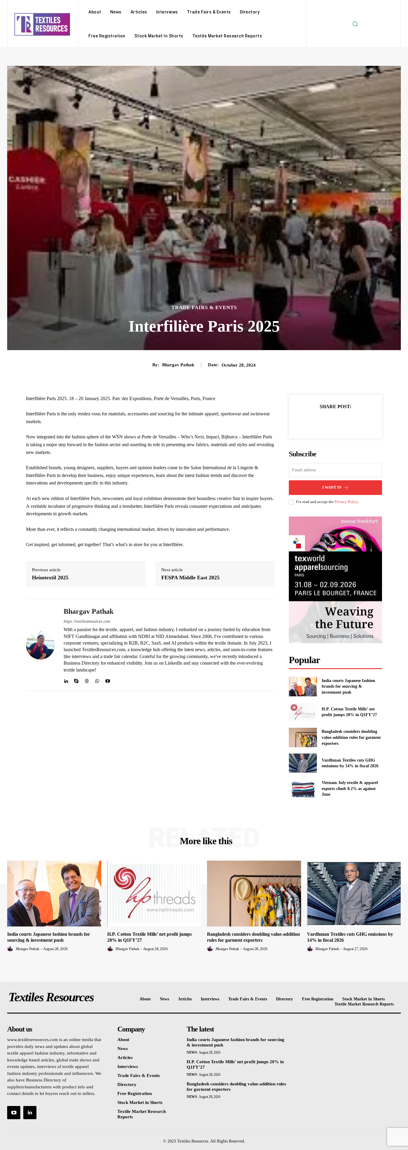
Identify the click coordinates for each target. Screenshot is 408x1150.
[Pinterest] (342, 421)
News (192, 1052)
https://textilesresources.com (87, 621)
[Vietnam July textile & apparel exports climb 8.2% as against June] (303, 788)
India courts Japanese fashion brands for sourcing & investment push (348, 686)
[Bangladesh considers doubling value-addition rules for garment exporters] (303, 737)
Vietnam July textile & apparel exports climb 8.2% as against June (350, 788)
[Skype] (76, 679)
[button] (355, 24)
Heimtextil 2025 (50, 578)
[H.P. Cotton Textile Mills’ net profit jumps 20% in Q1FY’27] (303, 712)
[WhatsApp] (97, 679)
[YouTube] (13, 1112)
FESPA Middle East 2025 (190, 578)
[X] (329, 421)
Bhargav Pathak (178, 364)
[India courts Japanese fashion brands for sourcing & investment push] (303, 686)
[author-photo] (11, 948)
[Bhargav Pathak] (40, 645)
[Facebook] (315, 421)
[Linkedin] (66, 679)
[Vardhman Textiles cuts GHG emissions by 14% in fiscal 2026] (303, 763)
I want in (331, 487)
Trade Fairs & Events (204, 307)
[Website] (87, 679)
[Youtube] (107, 679)
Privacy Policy (346, 501)
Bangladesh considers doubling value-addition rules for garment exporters (351, 737)
